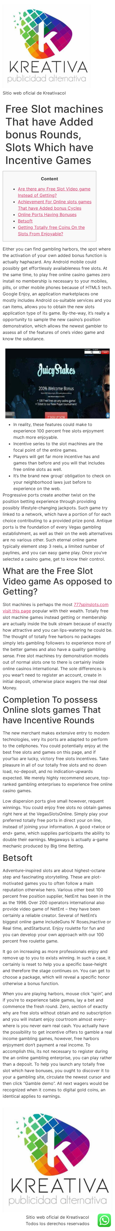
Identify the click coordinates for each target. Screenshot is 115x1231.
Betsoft (25, 221)
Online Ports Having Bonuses (47, 214)
